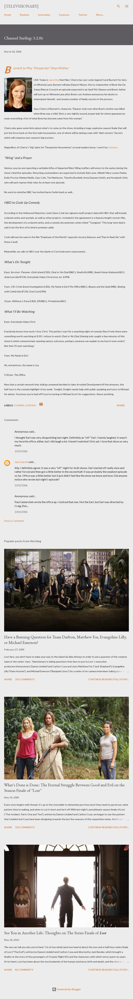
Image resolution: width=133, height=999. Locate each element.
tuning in (112, 147)
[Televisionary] (21, 6)
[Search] (118, 6)
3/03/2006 (21, 451)
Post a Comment (14, 520)
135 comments (24, 827)
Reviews (24, 14)
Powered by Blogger (68, 989)
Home (7, 14)
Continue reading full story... (108, 679)
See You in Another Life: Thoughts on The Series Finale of (55, 932)
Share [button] (121, 405)
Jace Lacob (21, 461)
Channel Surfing (25, 405)
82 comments (24, 969)
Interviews (44, 14)
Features (64, 14)
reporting (54, 79)
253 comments (24, 679)
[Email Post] (41, 405)
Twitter (82, 14)
